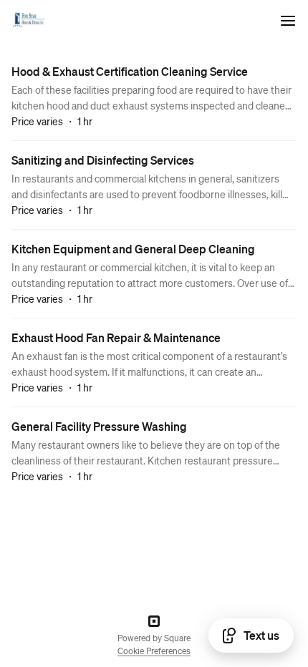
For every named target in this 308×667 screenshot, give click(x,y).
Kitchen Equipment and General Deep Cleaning (133, 248)
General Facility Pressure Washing (99, 426)
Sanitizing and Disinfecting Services (102, 159)
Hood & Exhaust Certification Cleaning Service (129, 71)
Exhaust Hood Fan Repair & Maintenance (116, 337)
